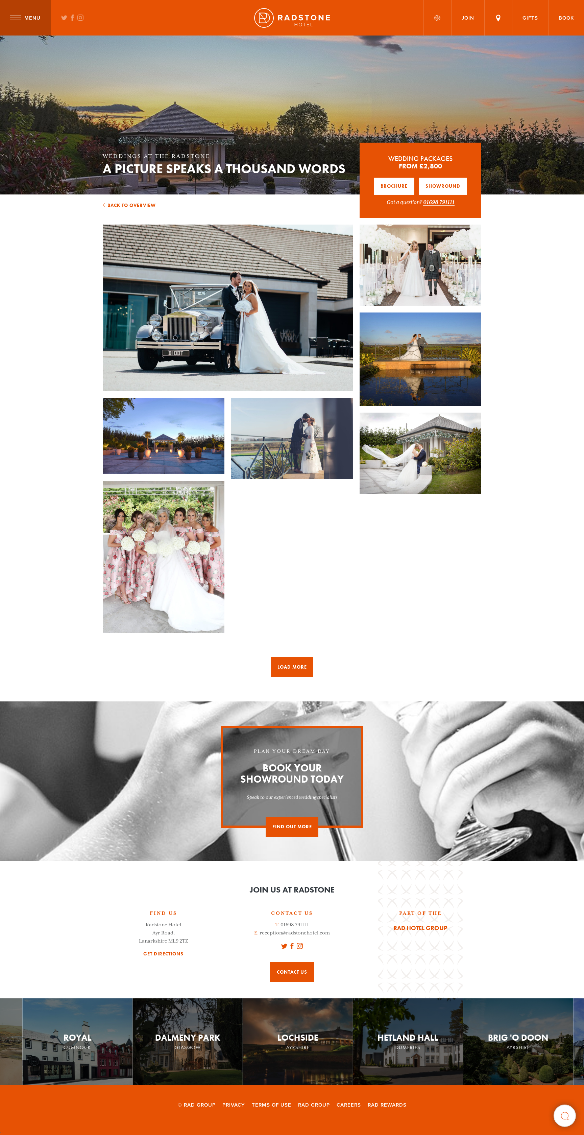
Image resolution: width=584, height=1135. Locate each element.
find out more (292, 827)
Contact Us (292, 972)
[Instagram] (80, 18)
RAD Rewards (387, 1105)
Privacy (233, 1105)
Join (468, 18)
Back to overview (131, 205)
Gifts (530, 18)
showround (442, 186)
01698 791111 (439, 202)
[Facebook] (72, 18)
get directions (163, 954)
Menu (32, 18)
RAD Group (314, 1105)
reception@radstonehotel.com (295, 932)
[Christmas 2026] (437, 18)
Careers (349, 1105)
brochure (394, 186)
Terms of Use (271, 1105)
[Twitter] (64, 18)
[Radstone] (292, 18)
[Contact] (498, 18)
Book (566, 18)
